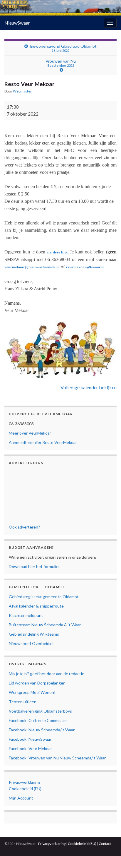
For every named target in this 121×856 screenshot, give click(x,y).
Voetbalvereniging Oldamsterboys (40, 711)
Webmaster (22, 91)
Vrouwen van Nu (61, 63)
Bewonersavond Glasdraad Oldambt (63, 48)
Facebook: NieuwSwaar (30, 739)
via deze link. (57, 252)
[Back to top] (107, 843)
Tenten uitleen (22, 701)
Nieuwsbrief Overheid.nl (31, 643)
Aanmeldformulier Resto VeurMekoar (43, 442)
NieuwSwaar (17, 22)
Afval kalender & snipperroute (36, 605)
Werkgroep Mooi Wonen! (32, 692)
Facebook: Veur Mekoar (30, 748)
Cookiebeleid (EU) (25, 788)
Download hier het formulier (34, 566)
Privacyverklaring (24, 782)
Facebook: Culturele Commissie (38, 720)
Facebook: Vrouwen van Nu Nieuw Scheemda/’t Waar (57, 757)
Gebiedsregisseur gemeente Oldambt (44, 596)
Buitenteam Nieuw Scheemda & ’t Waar (45, 624)
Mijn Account (21, 797)
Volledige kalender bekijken (88, 387)
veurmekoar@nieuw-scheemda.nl (32, 267)
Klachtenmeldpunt (26, 615)
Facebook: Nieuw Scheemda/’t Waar (42, 729)
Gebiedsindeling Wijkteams (34, 634)
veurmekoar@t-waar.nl (85, 267)
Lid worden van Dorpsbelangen (37, 682)
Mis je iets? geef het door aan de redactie (46, 673)
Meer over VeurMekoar (30, 432)
